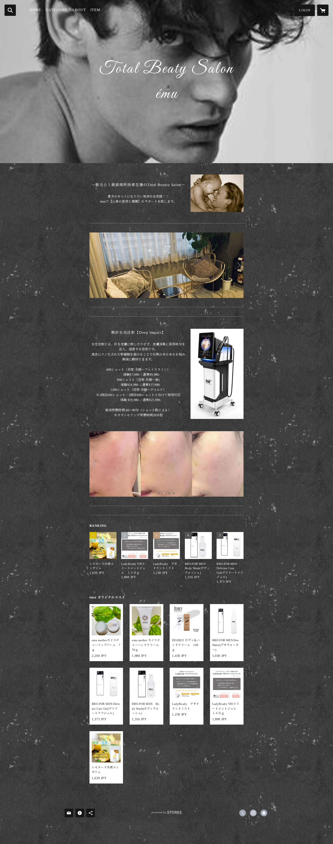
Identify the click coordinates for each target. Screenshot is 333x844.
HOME (35, 10)
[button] (304, 10)
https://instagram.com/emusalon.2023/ (253, 813)
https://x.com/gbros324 (242, 813)
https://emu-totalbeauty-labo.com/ (264, 813)
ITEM (95, 10)
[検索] (10, 10)
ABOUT (79, 10)
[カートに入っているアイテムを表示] (322, 10)
